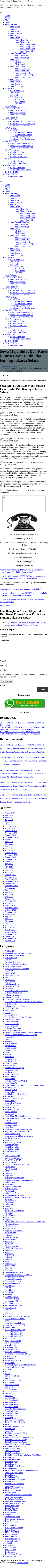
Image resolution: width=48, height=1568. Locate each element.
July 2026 (9, 815)
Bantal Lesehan (11, 973)
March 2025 (9, 848)
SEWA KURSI (11, 24)
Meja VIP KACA (12, 150)
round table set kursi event (15, 1330)
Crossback (9, 988)
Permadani (9, 1303)
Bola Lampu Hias (12, 984)
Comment (4, 641)
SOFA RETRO (11, 1398)
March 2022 (9, 925)
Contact (8, 22)
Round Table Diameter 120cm (21, 143)
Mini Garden (10, 1266)
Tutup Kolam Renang (13, 1554)
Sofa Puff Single (11, 1391)
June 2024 (9, 866)
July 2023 (9, 890)
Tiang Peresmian (11, 1521)
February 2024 (10, 875)
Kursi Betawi (10, 1065)
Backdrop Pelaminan (13, 966)
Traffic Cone (10, 1552)
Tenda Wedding (11, 1510)
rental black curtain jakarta (15, 1323)
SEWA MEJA (10, 128)
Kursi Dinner (15, 80)
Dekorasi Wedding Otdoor (15, 1006)
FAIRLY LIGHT (11, 1008)
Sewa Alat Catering (12, 1343)
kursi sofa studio (11, 1125)
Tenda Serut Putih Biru (14, 1499)
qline (7, 1321)
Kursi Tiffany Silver (27, 51)
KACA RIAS (10, 1037)
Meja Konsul (10, 1217)
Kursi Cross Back (17, 33)
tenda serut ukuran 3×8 (14, 1503)
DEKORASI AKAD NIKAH (16, 991)
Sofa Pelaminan (11, 1389)
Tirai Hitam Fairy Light (14, 1534)
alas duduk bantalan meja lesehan (18, 953)
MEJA (7, 1171)
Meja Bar (8, 159)
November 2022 (11, 908)
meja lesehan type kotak (14, 1231)
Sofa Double (20, 102)
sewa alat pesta (10, 1345)
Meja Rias (9, 1253)
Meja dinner (9, 1202)
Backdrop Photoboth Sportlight (17, 969)
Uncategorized (10, 1556)
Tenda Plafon (10, 1475)
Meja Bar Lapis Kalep (18, 163)
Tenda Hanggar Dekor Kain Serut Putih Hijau (23, 1455)
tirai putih (8, 1543)
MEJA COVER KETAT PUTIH (18, 1197)
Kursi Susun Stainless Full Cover (18, 1131)
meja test (8, 1257)
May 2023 (9, 894)
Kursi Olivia (14, 60)
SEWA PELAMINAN (14, 1360)
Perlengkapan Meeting (13, 1301)
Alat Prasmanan (11, 958)
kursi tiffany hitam (12, 1147)
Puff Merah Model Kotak (15, 1319)
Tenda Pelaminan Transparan (16, 1466)
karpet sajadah (10, 1046)
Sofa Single (19, 99)
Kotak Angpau (10, 1050)
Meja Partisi (9, 1242)
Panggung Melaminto (13, 1279)
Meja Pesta (9, 1244)
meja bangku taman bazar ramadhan (19, 1180)
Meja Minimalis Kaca (18, 157)
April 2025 (9, 846)
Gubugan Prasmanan (13, 1028)
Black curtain (10, 982)
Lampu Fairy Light (12, 1156)
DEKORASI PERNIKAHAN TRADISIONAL (24, 1002)
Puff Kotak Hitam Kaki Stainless (17, 1316)
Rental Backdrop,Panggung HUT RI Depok (17, 729)
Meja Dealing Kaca (17, 152)
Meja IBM (14, 130)
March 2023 (9, 899)
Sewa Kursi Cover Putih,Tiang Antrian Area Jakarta (20, 732)
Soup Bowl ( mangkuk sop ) (16, 1409)
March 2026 (9, 824)
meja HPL (9, 1206)
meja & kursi (10, 1173)
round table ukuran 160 (14, 1332)
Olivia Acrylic (20, 64)
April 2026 (9, 822)
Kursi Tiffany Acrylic (23, 40)
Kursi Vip (13, 29)
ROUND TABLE (12, 141)
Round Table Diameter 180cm (21, 148)
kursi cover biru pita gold (14, 1068)
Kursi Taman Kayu (17, 66)
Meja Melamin (10, 1233)
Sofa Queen (14, 93)
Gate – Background (12, 1019)
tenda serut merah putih (14, 1497)
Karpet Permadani (12, 1043)
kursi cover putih (11, 1072)
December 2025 (11, 831)
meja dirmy (9, 1204)
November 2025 (11, 833)
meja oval (8, 1235)
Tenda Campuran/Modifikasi (16, 1433)
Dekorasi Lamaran (12, 997)
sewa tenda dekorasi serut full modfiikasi (20, 1365)
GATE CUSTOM (12, 1024)
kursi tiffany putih (12, 1149)
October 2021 (10, 936)
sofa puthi (9, 1393)
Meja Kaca (9, 1213)
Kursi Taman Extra (22, 69)
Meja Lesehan (10, 1226)
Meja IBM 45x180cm (23, 132)
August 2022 (10, 914)
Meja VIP (9, 1261)
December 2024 (11, 853)
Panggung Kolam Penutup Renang (18, 1275)
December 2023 (11, 879)
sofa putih (9, 1396)
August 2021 (10, 941)
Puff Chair (9, 1314)
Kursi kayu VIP (11, 1090)
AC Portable (10, 951)
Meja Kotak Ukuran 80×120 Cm (22, 124)
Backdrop (9, 960)
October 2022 (10, 910)
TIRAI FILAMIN (12, 1532)
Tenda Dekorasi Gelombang (16, 1440)
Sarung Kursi (10, 1338)
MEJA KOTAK (11, 119)
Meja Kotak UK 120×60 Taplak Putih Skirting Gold (25, 1222)
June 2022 (9, 919)
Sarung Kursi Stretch (13, 1341)
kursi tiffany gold (11, 1145)
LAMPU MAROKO (13, 1160)
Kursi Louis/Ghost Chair (14, 1098)
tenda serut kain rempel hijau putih (18, 1495)
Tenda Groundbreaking (14, 1453)
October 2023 (10, 883)
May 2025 (9, 844)
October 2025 (10, 835)
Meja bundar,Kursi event (14, 1195)
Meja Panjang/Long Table (20, 137)
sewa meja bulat (11, 1349)
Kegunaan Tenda (16, 176)
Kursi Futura (19, 366)
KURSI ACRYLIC (12, 108)
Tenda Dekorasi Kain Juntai (16, 1442)
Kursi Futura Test (21, 55)
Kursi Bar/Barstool (12, 1063)
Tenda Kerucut (10, 1457)
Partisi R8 (9, 1288)
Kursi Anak (14, 31)
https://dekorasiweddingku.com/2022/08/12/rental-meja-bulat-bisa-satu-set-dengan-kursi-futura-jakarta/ (24, 594)
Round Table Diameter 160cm (21, 146)
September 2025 (11, 837)
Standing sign (10, 1418)
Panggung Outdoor (12, 1283)
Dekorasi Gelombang (13, 995)
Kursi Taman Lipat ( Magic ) (26, 75)
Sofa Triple (19, 104)
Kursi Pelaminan (16, 86)
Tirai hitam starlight (12, 1539)
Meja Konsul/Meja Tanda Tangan (23, 139)
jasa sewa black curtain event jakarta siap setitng (23, 1032)
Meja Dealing (10, 1200)
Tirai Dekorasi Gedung (14, 1528)
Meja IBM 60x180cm (23, 135)
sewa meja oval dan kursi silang (17, 1354)
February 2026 (10, 826)
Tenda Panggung (11, 1462)
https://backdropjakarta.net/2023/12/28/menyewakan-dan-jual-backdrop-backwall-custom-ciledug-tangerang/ (22, 577)
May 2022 (9, 921)
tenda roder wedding (13, 1486)
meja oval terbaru (11, 1237)
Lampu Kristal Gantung (14, 1158)
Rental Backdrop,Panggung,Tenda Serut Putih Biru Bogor (22, 752)
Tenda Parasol (10, 1464)
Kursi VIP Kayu (11, 1151)
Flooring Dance (11, 1015)
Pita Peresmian (10, 1308)
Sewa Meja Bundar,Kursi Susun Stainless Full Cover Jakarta (23, 727)
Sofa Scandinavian (17, 91)
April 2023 (9, 897)
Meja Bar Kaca (16, 154)
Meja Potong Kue (12, 1246)
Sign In (8, 1371)
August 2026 (10, 813)
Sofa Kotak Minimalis (13, 1380)
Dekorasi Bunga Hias (13, 993)
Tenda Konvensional (13, 1459)
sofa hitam (9, 1378)
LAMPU (8, 1153)
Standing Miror (11, 1415)
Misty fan (8, 1268)
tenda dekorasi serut (12, 1448)
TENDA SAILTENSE (14, 1488)
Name (3, 661)
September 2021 (11, 938)
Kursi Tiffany (15, 38)
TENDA (8, 1424)
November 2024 (11, 855)
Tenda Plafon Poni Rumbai (15, 1479)
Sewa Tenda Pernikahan (14, 1367)
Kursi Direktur (15, 82)
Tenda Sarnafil (10, 1492)
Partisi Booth (10, 1286)
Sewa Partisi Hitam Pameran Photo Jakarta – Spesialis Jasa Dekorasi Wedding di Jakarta (26, 624)
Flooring (8, 1013)
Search (2, 685)
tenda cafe (9, 1431)
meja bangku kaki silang (14, 1178)
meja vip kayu (10, 1264)
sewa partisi (9, 1358)
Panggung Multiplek (13, 1281)
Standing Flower (11, 1413)
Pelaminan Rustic (11, 1297)
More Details (5, 606)
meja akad (9, 1175)
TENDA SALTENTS (13, 1490)
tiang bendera (10, 1514)
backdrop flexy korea (13, 962)
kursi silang (9, 1114)
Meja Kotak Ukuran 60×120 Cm (22, 121)
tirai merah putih (11, 1541)
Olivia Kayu (19, 62)
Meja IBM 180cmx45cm (14, 1211)
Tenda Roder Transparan (14, 1484)
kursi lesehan (10, 1096)
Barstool (8, 977)
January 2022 (10, 930)
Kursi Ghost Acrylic (17, 113)
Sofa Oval (14, 95)
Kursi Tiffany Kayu (22, 42)
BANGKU (9, 971)
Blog (7, 20)
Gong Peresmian (11, 1026)
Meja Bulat (9, 1184)
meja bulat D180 (11, 1189)
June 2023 (9, 892)
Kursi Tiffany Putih (27, 44)
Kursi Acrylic (15, 35)
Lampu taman (10, 1162)
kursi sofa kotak (11, 1123)
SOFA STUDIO (11, 1407)
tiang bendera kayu (12, 1517)
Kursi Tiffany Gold (27, 46)
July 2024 (9, 864)
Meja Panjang (10, 1239)
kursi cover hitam (11, 1070)
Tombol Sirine (10, 1550)
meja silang (9, 1255)
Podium (8, 1310)
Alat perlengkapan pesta (14, 955)
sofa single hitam (11, 1402)
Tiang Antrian (10, 1512)
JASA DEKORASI (12, 1030)
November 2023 (11, 881)
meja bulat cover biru (13, 1186)
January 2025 (10, 850)
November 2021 (11, 934)
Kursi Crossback (11, 1074)
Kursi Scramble (16, 84)
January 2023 (10, 903)
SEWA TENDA (11, 174)
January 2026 (10, 828)
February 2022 (10, 927)
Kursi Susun (10, 1127)
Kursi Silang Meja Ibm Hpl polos (18, 1116)
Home (7, 16)
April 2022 (9, 923)
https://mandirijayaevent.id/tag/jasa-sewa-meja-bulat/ (20, 589)
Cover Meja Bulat (12, 986)
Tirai (6, 1523)
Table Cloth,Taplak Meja (14, 1420)
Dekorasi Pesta (10, 1004)
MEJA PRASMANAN (14, 1248)
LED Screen (10, 1167)
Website (3, 670)
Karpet (7, 1039)
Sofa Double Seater (12, 1376)
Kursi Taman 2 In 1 (22, 73)
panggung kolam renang (14, 1277)
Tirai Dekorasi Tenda (13, 1530)
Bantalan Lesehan (12, 975)
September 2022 (11, 912)
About (7, 18)
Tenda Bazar (10, 1429)
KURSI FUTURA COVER (16, 1081)
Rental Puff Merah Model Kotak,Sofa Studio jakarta (20, 734)
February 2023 (10, 901)
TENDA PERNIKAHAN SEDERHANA (21, 1470)
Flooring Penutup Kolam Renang (18, 1017)
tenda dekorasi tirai (12, 1451)
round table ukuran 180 (14, 1334)
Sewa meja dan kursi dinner (15, 1352)
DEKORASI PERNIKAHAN (17, 999)
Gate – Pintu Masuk (12, 1021)
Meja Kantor (10, 1215)
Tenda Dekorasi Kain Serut (15, 1446)
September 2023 (11, 886)
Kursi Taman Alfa (22, 71)
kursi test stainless (12, 1138)
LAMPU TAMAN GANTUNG (17, 1164)
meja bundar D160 (12, 1193)
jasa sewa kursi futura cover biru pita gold (21, 1035)
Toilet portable (10, 1547)
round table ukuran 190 (14, 1336)
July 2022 (9, 916)
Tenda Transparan (12, 1506)
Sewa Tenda (10, 1363)
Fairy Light (9, 1010)
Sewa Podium (10, 106)
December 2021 (11, 932)
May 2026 (9, 820)
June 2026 (9, 817)
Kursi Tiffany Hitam (27, 49)
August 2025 (10, 839)
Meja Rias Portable (17, 168)
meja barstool (10, 1182)
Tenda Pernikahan (12, 1468)
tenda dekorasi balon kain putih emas (19, 1437)
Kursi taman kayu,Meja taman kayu (19, 1136)
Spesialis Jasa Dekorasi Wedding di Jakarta (16, 1)
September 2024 (11, 859)
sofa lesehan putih (12, 1385)
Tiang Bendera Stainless (14, 1519)
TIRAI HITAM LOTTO (14, 1536)
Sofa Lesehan (10, 1382)
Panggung (9, 1270)
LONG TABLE (11, 1169)
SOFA (7, 1374)
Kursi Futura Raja (22, 57)
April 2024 (9, 870)
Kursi (7, 1052)
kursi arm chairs (11, 1061)
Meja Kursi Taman (12, 1224)
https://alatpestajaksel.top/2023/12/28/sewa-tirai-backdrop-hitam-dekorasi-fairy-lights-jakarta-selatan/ (22, 571)
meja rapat (9, 1250)
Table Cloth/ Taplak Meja (15, 1422)
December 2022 (11, 905)
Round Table (10, 1327)
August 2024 (10, 861)
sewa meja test (10, 1356)
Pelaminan (9, 1294)
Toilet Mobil (10, 1545)
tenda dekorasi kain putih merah (17, 1444)
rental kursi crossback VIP (15, 1325)
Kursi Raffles (10, 1107)
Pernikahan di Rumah (13, 1305)
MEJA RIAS (10, 165)
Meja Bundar (10, 1191)
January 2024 (10, 877)
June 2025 (9, 842)
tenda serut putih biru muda (15, 1501)
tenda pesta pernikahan (14, 1473)
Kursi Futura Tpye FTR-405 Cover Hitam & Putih (24, 1085)
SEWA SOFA (10, 88)
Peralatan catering (12, 1299)
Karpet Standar (11, 1048)
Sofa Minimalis (16, 97)
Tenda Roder (10, 1481)
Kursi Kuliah (15, 27)
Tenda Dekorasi (11, 1435)
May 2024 (9, 868)
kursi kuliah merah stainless (15, 1094)
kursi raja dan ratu (12, 1109)
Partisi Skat (9, 1292)
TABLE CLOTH (12, 172)
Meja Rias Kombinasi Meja (20, 170)
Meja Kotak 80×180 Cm (19, 126)
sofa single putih (11, 1404)
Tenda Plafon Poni (12, 1477)
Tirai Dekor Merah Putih (14, 1525)
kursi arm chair (10, 1059)
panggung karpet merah (14, 1272)
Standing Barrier (11, 1411)
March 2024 (9, 872)
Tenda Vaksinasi (11, 1508)
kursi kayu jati (10, 1087)
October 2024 (10, 857)
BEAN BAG (10, 980)
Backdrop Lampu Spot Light (16, 964)
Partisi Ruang (10, 1290)
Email (3, 665)
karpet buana (10, 1041)
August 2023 (10, 888)
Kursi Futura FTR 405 (18, 53)
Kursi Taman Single (22, 77)
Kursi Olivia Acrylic (18, 115)
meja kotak (9, 1219)
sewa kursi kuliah (11, 1347)
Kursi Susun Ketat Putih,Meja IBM (18, 1129)
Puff (6, 1312)
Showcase (9, 1369)
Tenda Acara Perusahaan (14, 1426)
